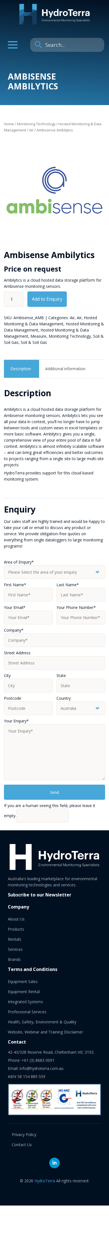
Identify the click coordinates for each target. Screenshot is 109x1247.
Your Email (14, 607)
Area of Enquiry (19, 562)
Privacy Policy (24, 1134)
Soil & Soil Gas (34, 342)
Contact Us (22, 1144)
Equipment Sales (23, 981)
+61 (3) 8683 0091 (38, 1060)
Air (31, 130)
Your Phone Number (76, 607)
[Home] (54, 23)
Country (63, 698)
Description (20, 368)
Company (13, 630)
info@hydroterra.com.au (41, 1068)
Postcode (12, 698)
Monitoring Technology (36, 123)
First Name (15, 584)
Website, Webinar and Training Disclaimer (45, 1032)
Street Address (17, 652)
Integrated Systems (25, 1001)
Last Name (67, 584)
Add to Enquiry (47, 299)
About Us (16, 919)
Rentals (14, 939)
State (61, 675)
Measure (38, 336)
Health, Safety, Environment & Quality (42, 1022)
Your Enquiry (16, 721)
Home (9, 123)
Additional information (65, 368)
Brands (14, 959)
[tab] (21, 369)
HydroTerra (44, 1180)
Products (16, 929)
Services (15, 949)
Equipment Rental (24, 991)
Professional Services (27, 1011)
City (7, 675)
